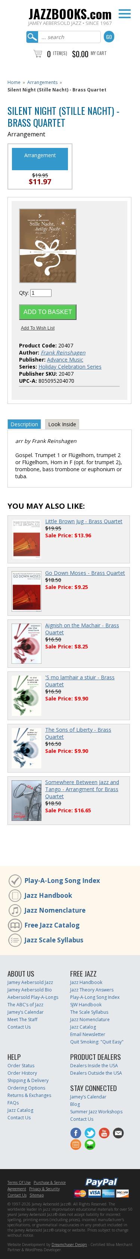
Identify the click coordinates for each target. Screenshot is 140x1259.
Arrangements (42, 82)
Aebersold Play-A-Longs (32, 997)
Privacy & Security (44, 1188)
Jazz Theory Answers (91, 990)
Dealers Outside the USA (96, 1073)
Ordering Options (26, 1088)
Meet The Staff (22, 1019)
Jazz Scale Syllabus (53, 940)
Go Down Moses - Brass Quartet (85, 572)
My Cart (99, 53)
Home (14, 82)
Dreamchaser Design (69, 1244)
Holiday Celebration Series (70, 366)
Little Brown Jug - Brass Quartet (83, 521)
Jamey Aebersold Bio (29, 990)
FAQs (13, 1103)
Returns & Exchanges (29, 1095)
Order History (22, 1073)
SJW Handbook (86, 1004)
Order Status (20, 1065)
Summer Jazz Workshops (96, 1111)
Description (24, 424)
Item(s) (60, 53)
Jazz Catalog (83, 1027)
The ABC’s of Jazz (25, 1004)
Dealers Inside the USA (94, 1065)
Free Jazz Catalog (52, 925)
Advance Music (65, 359)
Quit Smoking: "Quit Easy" (97, 1042)
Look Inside (62, 424)
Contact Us (19, 1027)
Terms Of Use (19, 1182)
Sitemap (36, 1195)
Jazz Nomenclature (54, 910)
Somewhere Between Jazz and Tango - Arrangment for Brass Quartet (82, 789)
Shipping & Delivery (28, 1080)
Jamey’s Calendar (25, 1012)
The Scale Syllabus (89, 1012)
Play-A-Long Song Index (62, 880)
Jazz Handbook (48, 895)
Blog (75, 1104)
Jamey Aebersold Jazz (30, 982)
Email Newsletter (87, 1034)
